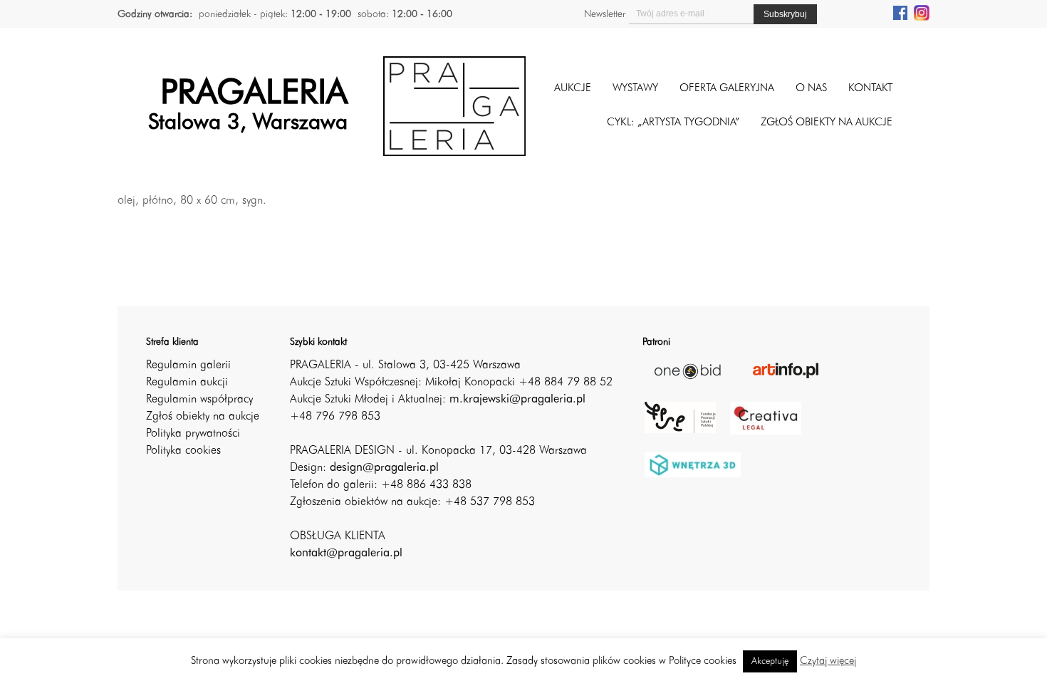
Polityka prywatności (193, 434)
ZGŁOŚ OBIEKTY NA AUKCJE (826, 123)
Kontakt (870, 88)
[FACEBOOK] (900, 12)
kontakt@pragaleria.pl (346, 553)
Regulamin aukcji (187, 382)
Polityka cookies (183, 451)
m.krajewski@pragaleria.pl (517, 399)
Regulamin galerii (188, 365)
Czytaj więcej (828, 661)
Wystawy (635, 88)
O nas (811, 88)
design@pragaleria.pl (384, 468)
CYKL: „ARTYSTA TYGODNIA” (673, 123)
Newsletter (604, 14)
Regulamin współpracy (199, 399)
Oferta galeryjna (726, 88)
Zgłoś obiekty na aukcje (202, 416)
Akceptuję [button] (769, 661)
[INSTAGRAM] (921, 12)
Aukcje (572, 88)
